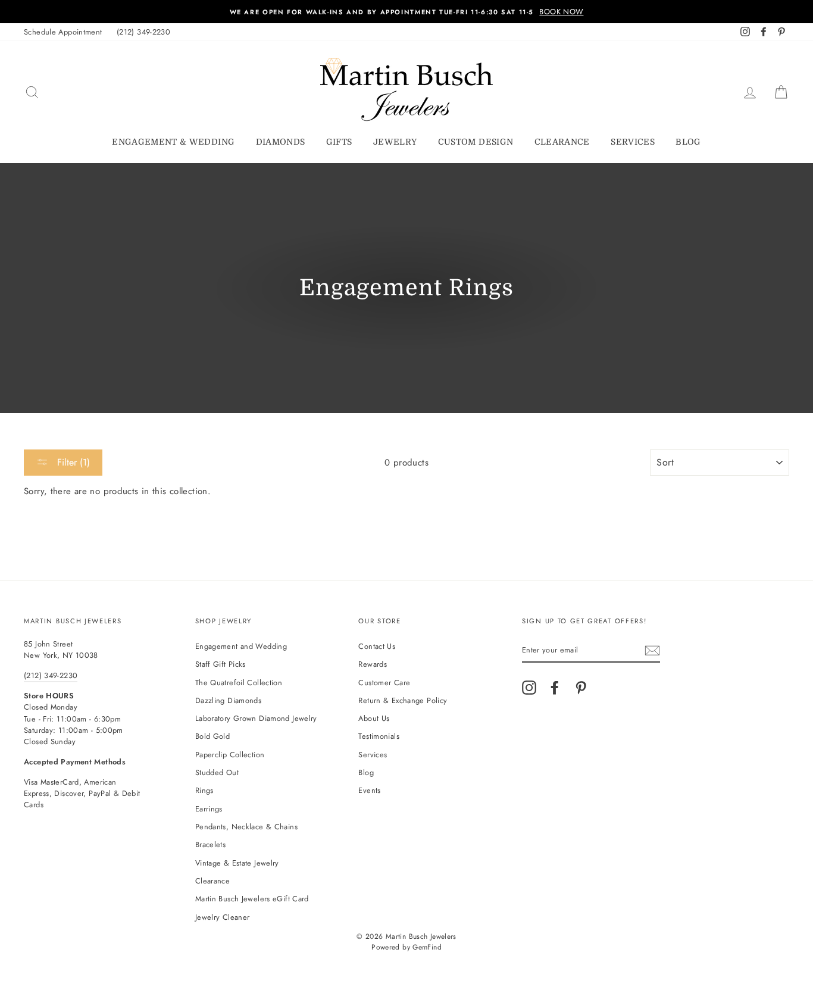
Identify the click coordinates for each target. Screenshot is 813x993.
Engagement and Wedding (241, 646)
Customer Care (384, 682)
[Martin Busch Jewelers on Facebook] (555, 687)
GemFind (427, 947)
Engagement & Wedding (173, 141)
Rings (204, 790)
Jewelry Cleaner (222, 917)
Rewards (372, 664)
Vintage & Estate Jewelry (237, 863)
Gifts (339, 141)
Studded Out (217, 772)
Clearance (562, 141)
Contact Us (376, 646)
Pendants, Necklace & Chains (246, 826)
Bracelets (210, 844)
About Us (373, 718)
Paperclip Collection (230, 754)
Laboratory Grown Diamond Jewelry (256, 718)
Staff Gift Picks (220, 664)
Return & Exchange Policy (402, 700)
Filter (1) (72, 462)
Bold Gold (212, 736)
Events (369, 790)
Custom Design (476, 141)
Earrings (209, 808)
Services (633, 141)
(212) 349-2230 (143, 32)
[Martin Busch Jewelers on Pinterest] (581, 687)
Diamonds (280, 141)
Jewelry (395, 141)
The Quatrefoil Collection (238, 682)
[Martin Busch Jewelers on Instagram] (529, 687)
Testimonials (378, 736)
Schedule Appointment (63, 32)
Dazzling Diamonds (228, 700)
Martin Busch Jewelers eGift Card (252, 898)
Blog (688, 141)
